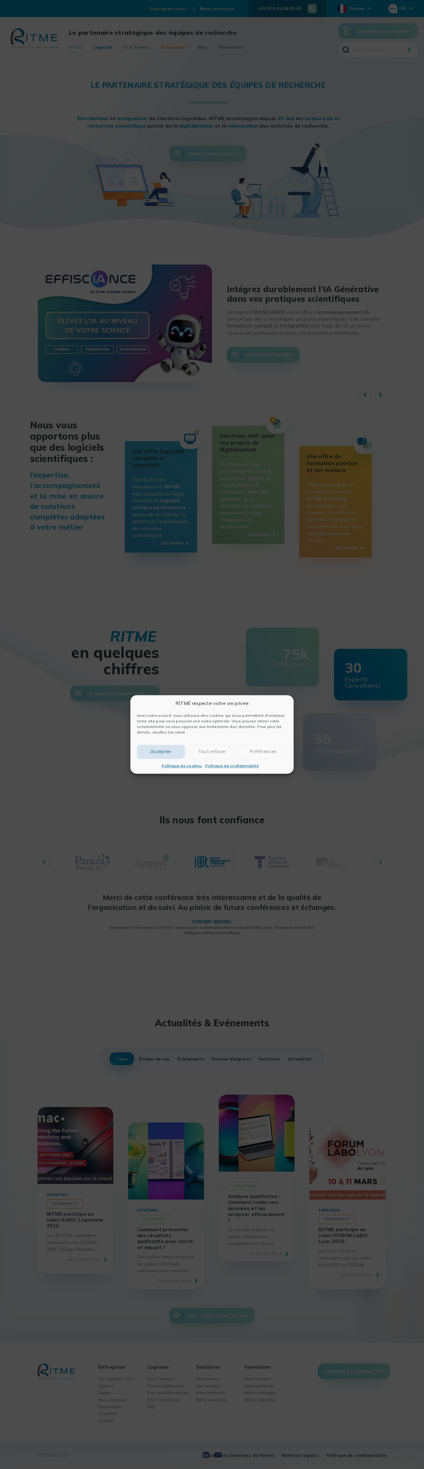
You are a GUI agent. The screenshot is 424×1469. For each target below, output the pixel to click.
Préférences (263, 752)
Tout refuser (212, 752)
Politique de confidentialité (232, 765)
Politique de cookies (182, 765)
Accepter (161, 752)
